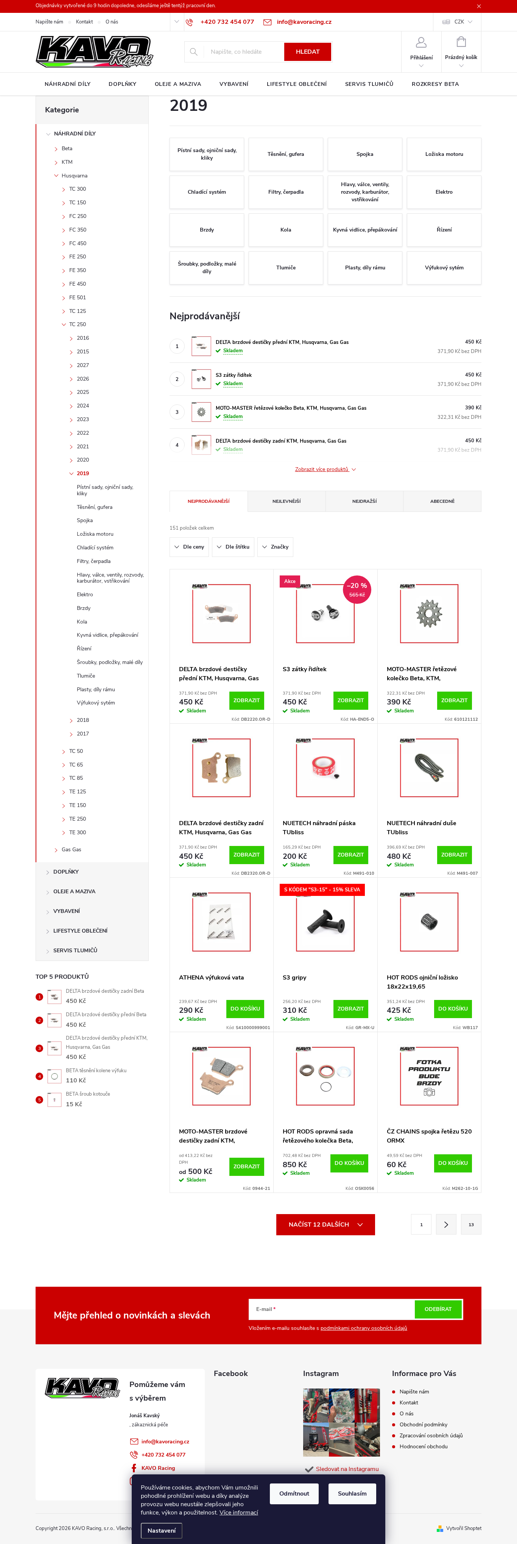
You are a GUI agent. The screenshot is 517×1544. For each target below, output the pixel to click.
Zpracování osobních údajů (431, 1435)
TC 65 (76, 764)
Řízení (84, 648)
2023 (83, 419)
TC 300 (77, 189)
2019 (83, 473)
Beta (67, 148)
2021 (83, 446)
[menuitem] (68, 84)
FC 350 (77, 229)
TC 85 (76, 778)
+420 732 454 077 (163, 1454)
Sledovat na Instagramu (347, 1469)
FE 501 (77, 297)
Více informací (239, 1512)
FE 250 (77, 256)
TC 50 (76, 751)
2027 (83, 365)
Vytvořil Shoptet (463, 1528)
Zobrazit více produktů (322, 469)
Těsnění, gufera (94, 507)
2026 (83, 379)
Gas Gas (71, 849)
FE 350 (77, 270)
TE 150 (77, 805)
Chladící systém (95, 547)
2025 (83, 392)
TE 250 (77, 819)
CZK (459, 22)
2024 (83, 405)
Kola (82, 621)
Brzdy (83, 608)
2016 (83, 338)
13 (471, 1225)
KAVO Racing (158, 1468)
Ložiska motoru (95, 534)
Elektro (85, 594)
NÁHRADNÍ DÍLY (75, 133)
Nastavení (162, 1531)
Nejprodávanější (208, 501)
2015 (83, 351)
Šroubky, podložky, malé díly (110, 662)
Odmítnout (294, 1494)
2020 (83, 459)
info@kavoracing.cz (165, 1441)
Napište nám (49, 22)
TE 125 (77, 791)
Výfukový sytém (96, 702)
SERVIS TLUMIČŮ (75, 950)
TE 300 (77, 832)
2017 (83, 733)
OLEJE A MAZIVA (74, 891)
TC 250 (77, 324)
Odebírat (438, 1309)
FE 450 (77, 284)
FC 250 (77, 216)
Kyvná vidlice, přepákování (107, 635)
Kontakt (84, 22)
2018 (83, 720)
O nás (112, 22)
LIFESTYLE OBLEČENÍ (80, 930)
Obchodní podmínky (423, 1424)
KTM (67, 162)
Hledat (308, 52)
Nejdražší (364, 501)
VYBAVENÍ (66, 911)
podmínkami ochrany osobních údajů (364, 1328)
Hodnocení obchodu (424, 1446)
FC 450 (77, 243)
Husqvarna (74, 175)
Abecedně (442, 501)
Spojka (85, 520)
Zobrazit (247, 700)
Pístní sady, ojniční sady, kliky (105, 490)
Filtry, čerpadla (94, 561)
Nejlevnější (287, 501)
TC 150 (77, 202)
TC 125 (77, 311)
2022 (83, 433)
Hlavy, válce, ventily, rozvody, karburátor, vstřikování (110, 578)
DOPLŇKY (66, 871)
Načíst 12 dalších (319, 1225)
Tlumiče (86, 675)
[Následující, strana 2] (446, 1224)
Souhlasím (352, 1494)
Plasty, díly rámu (96, 689)
